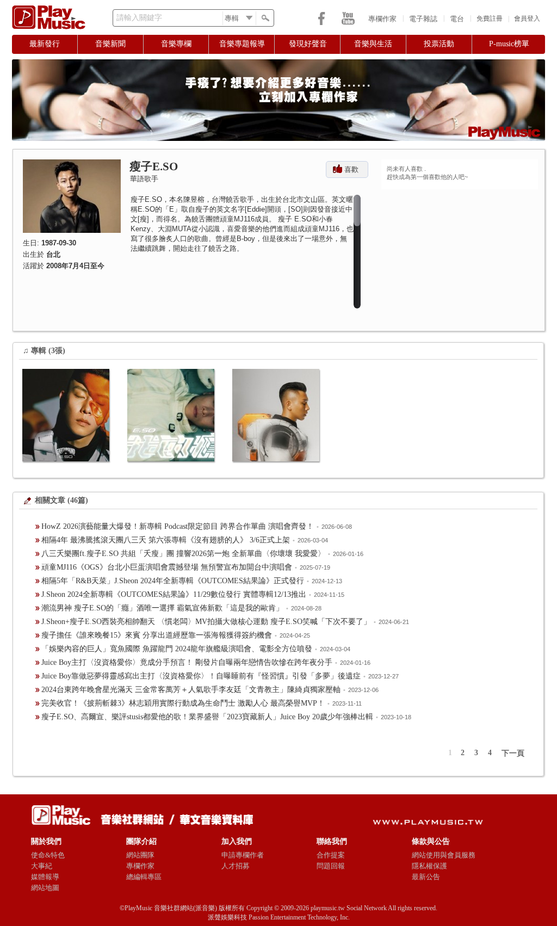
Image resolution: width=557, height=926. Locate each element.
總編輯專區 (144, 877)
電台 (457, 19)
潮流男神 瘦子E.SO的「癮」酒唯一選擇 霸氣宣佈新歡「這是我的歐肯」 (162, 608)
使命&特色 (48, 855)
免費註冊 (489, 18)
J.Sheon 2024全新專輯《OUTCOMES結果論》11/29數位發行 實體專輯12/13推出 (173, 594)
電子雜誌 (423, 19)
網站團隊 (140, 855)
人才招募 (235, 866)
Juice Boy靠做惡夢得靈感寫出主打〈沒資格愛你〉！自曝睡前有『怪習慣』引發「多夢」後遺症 (201, 676)
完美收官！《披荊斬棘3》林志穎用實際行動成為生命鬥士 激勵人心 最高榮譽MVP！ (183, 703)
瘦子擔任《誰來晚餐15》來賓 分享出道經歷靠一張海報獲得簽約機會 (156, 635)
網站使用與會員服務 (443, 855)
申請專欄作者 (242, 855)
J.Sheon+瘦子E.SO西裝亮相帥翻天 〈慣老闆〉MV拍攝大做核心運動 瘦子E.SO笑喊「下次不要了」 (206, 622)
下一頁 (513, 753)
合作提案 (331, 855)
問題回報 (331, 866)
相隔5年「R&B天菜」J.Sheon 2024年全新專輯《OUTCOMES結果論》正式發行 (172, 581)
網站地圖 (45, 888)
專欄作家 (382, 19)
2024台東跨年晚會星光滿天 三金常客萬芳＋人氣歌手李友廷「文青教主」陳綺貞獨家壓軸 (191, 690)
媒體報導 (45, 877)
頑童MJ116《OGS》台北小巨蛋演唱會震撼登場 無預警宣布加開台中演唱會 (166, 567)
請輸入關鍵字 (139, 18)
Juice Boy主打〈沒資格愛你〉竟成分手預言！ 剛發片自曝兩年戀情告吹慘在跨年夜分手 (186, 662)
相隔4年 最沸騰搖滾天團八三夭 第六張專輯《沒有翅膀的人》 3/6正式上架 (165, 540)
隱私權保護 (429, 866)
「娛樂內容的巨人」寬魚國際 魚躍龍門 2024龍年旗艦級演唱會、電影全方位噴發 (176, 649)
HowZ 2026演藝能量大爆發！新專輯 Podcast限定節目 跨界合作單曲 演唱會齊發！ (177, 526)
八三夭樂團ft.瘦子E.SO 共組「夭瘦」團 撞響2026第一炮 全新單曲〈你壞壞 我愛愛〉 (183, 554)
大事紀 (41, 866)
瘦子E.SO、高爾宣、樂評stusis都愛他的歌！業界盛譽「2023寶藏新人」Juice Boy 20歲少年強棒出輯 (207, 717)
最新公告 (426, 877)
